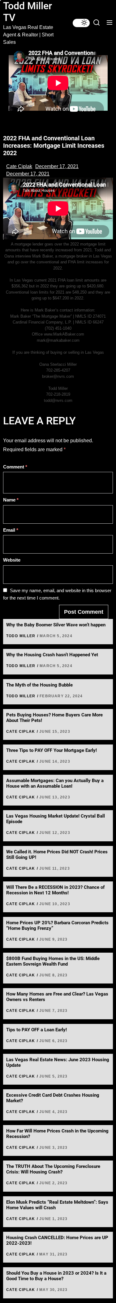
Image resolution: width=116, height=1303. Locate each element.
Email (10, 530)
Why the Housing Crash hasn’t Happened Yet (52, 655)
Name (11, 499)
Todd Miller (20, 636)
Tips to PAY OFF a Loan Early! (36, 1030)
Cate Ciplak (19, 166)
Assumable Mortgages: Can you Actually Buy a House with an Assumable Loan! (55, 783)
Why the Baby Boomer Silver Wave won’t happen (55, 625)
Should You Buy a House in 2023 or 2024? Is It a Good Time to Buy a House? (56, 1275)
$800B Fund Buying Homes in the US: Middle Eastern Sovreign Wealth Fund (53, 961)
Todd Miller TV (27, 11)
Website (11, 560)
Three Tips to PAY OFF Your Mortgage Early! (51, 750)
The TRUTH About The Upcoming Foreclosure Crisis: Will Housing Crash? (53, 1169)
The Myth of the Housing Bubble (39, 685)
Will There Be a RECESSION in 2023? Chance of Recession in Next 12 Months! (55, 890)
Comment (15, 466)
